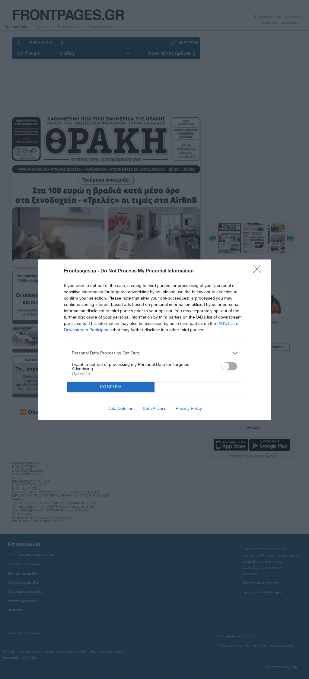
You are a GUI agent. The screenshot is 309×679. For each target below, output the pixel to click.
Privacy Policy (189, 408)
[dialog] (154, 339)
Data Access (154, 408)
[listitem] (154, 353)
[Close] (259, 271)
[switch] (229, 366)
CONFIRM (111, 387)
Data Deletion (120, 408)
